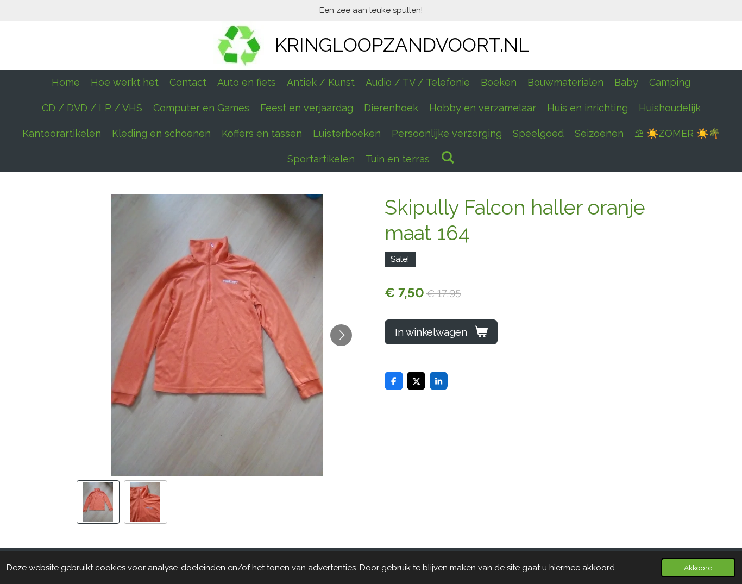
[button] (98, 502)
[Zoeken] (447, 157)
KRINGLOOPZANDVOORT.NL (402, 45)
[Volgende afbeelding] (341, 335)
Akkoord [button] (698, 567)
